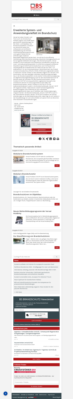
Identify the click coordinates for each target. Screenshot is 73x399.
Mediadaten (16, 394)
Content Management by (20, 397)
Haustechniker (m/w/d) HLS (23, 343)
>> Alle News (18, 292)
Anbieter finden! (37, 386)
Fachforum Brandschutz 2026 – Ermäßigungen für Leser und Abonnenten (36, 267)
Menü (37, 15)
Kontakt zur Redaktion (27, 394)
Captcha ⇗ (43, 317)
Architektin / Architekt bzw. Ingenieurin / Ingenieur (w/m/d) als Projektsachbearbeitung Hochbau (35, 351)
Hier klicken (38, 315)
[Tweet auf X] (43, 139)
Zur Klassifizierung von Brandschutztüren (31, 236)
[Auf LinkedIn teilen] (51, 139)
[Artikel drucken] (58, 139)
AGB (36, 394)
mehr (57, 165)
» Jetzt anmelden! (36, 320)
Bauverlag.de (57, 397)
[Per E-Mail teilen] (54, 139)
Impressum (51, 394)
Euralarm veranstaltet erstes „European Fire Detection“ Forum (32, 277)
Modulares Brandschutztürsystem (28, 154)
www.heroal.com (19, 110)
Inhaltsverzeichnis (41, 133)
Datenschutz (43, 394)
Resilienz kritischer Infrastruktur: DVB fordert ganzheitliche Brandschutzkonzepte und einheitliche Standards (32, 273)
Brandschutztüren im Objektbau (27, 194)
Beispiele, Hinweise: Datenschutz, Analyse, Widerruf (27, 324)
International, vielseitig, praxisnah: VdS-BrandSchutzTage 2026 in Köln (35, 270)
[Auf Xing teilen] (47, 139)
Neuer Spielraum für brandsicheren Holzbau (27, 280)
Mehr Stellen (36, 359)
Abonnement (41, 130)
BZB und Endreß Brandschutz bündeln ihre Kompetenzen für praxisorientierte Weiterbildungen (32, 283)
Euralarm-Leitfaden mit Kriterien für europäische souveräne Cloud (34, 264)
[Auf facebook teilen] (40, 139)
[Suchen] (58, 19)
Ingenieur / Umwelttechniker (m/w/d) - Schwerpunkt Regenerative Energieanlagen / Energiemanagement (36, 332)
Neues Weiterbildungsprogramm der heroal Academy (32, 212)
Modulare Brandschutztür (24, 174)
